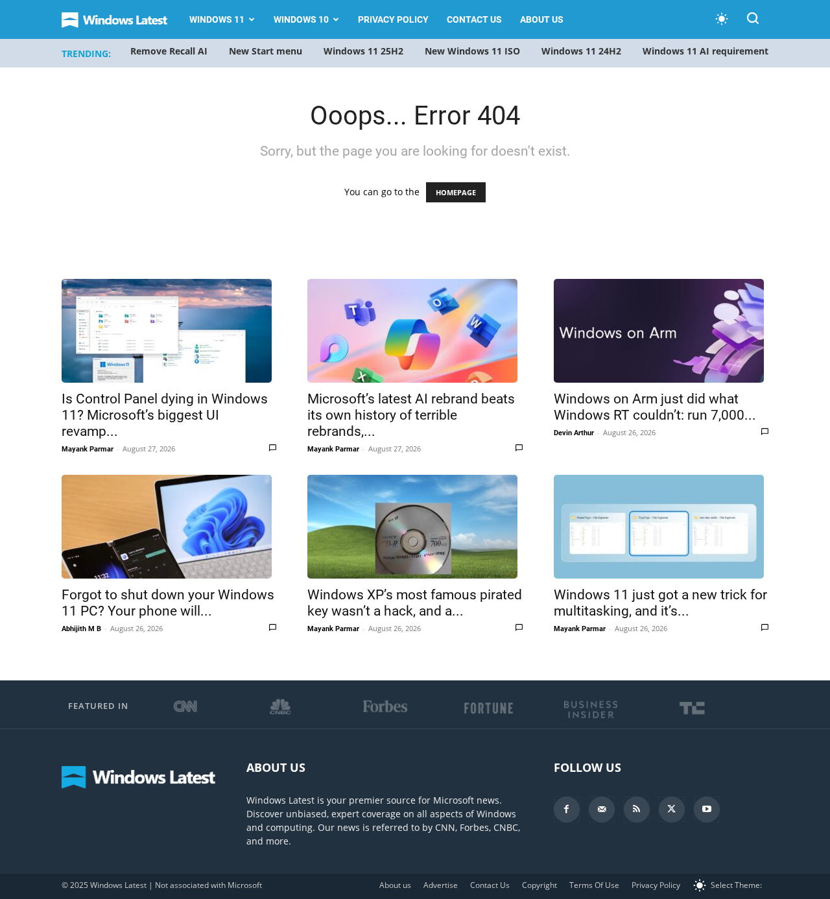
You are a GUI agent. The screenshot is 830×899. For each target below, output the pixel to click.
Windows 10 (301, 19)
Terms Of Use (594, 885)
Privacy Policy (393, 19)
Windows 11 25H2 (363, 51)
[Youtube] (707, 809)
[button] (752, 20)
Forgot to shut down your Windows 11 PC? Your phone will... (168, 603)
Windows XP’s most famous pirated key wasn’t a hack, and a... (414, 603)
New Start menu (265, 51)
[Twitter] (672, 809)
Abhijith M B (81, 629)
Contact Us (474, 19)
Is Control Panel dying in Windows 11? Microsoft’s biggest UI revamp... (165, 415)
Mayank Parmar (87, 449)
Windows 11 (216, 19)
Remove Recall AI (169, 51)
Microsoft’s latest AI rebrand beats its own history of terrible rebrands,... (411, 415)
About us (541, 19)
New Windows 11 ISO (472, 51)
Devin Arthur (574, 433)
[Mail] (602, 809)
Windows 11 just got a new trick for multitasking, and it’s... (660, 603)
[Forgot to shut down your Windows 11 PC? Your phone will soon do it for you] (169, 527)
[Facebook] (567, 809)
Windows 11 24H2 (581, 51)
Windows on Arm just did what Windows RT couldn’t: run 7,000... (655, 407)
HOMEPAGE (456, 192)
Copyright (539, 885)
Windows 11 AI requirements (708, 51)
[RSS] (637, 809)
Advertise (440, 885)
